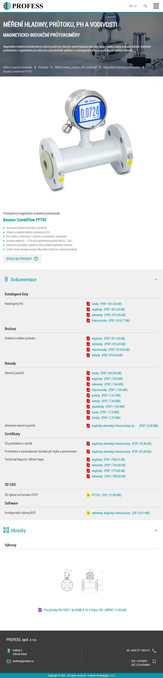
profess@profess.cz (23, 661)
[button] (81, 279)
